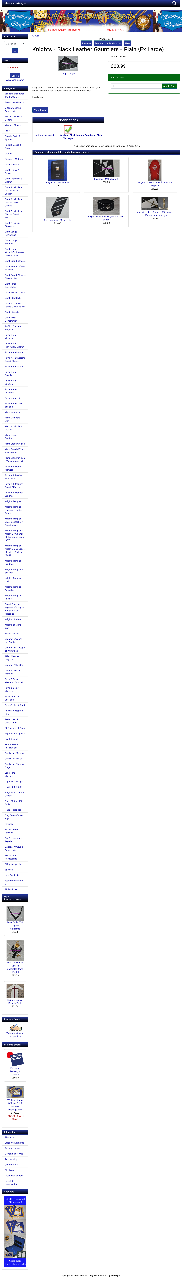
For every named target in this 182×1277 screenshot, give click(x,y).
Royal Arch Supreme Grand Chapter (15, 359)
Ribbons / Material (14, 159)
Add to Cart (169, 86)
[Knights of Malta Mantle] (106, 168)
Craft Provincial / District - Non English (13, 190)
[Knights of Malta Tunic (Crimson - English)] (154, 170)
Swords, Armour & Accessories (14, 848)
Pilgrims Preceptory (15, 733)
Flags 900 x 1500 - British (14, 803)
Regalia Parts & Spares (12, 138)
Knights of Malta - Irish (14, 626)
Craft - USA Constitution (11, 319)
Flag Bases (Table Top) (14, 817)
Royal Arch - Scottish (11, 373)
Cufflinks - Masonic (14, 753)
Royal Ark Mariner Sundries (14, 494)
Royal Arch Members (10, 336)
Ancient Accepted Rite (14, 712)
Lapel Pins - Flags (14, 781)
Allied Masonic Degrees (12, 658)
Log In (22, 3)
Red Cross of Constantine (11, 721)
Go (15, 51)
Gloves (35, 35)
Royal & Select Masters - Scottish (14, 681)
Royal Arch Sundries (15, 366)
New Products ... (13, 875)
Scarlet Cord (11, 739)
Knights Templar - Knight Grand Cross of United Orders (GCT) (15, 550)
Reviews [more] (12, 1019)
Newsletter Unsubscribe (11, 1183)
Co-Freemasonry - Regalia (14, 840)
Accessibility (11, 1159)
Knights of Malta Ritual (57, 182)
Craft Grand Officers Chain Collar (15, 277)
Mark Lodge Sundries (11, 437)
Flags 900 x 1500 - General (14, 794)
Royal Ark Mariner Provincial (14, 477)
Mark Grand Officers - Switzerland (15, 451)
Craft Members (12, 164)
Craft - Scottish (13, 298)
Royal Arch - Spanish (11, 382)
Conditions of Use (14, 1153)
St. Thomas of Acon (15, 728)
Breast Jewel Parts (14, 102)
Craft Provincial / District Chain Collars (13, 202)
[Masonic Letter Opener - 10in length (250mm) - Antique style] (154, 203)
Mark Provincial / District (13, 428)
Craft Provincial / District (13, 180)
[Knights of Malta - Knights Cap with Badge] (106, 205)
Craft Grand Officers (15, 261)
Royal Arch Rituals (14, 352)
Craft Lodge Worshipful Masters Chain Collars (14, 252)
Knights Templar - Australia (14, 588)
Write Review (40, 110)
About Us (9, 1137)
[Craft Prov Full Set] (15, 1231)
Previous (86, 43)
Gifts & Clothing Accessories (13, 109)
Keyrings (9, 824)
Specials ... (10, 869)
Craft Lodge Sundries (11, 242)
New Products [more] (12, 898)
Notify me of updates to (68, 137)
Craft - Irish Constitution (11, 285)
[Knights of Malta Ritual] (57, 170)
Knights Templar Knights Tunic (15, 1001)
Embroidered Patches (11, 831)
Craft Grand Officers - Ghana (15, 268)
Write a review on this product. (15, 1035)
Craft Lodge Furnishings (11, 233)
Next (127, 43)
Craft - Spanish (12, 312)
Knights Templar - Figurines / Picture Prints (14, 510)
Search (15, 75)
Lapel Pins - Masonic (11, 774)
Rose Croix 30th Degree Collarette (15, 925)
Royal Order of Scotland (12, 698)
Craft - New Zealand (15, 292)
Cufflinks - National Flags (14, 766)
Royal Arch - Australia (11, 391)
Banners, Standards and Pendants (14, 95)
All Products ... (12, 889)
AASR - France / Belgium (13, 328)
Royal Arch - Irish (13, 398)
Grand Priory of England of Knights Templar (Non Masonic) (14, 609)
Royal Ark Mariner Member (14, 468)
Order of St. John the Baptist (13, 640)
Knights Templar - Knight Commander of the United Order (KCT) (15, 535)
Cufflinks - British (13, 758)
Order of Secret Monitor (13, 672)
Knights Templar (13, 501)
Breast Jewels (12, 633)
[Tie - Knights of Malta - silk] (57, 207)
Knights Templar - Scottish (14, 571)
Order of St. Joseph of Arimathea (15, 649)
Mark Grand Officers (15, 443)
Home (11, 3)
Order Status (11, 1164)
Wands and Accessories (11, 857)
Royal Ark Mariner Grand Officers (14, 485)
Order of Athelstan (14, 665)
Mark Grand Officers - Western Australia (15, 459)
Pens (7, 130)
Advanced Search (15, 80)
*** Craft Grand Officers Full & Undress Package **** (15, 1105)
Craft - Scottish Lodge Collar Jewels (15, 305)
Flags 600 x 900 (13, 787)
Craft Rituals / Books (12, 171)
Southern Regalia (88, 1275)
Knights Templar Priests (13, 597)
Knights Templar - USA (14, 580)
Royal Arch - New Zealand (14, 405)
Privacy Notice (12, 1148)
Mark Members (12, 412)
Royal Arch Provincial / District (14, 345)
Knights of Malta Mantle (106, 179)
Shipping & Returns (14, 1142)
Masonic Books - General (13, 118)
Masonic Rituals (13, 125)
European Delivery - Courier (15, 1071)
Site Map (9, 1170)
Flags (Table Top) (13, 809)
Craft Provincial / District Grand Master (13, 214)
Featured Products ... (14, 882)
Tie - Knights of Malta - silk (57, 220)
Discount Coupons (14, 1175)
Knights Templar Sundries (13, 562)
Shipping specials (13, 864)
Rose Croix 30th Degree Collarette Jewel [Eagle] (15, 967)
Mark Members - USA (13, 419)
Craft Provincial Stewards (13, 225)
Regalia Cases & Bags (13, 146)
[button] (174, 3)
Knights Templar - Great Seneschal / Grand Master (14, 521)
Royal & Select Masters (12, 689)
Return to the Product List (108, 43)
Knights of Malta (13, 619)
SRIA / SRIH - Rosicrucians (11, 746)
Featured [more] (12, 1044)
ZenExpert (116, 1275)
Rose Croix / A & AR (15, 705)
